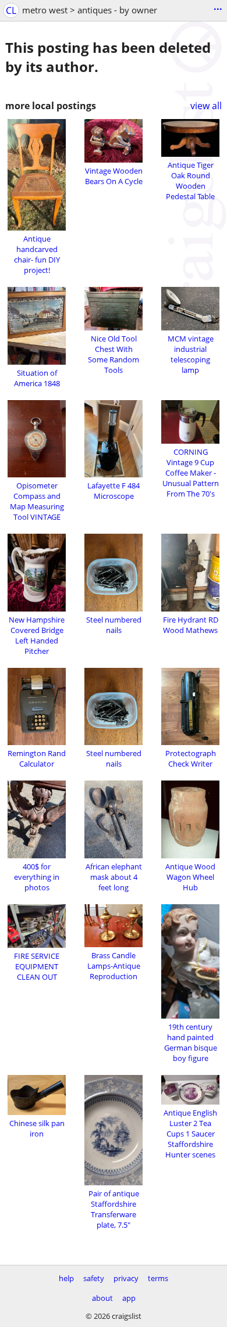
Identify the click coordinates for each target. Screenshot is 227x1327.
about (102, 1298)
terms (158, 1278)
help (66, 1278)
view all (206, 105)
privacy (126, 1278)
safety (93, 1278)
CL (11, 10)
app (129, 1298)
